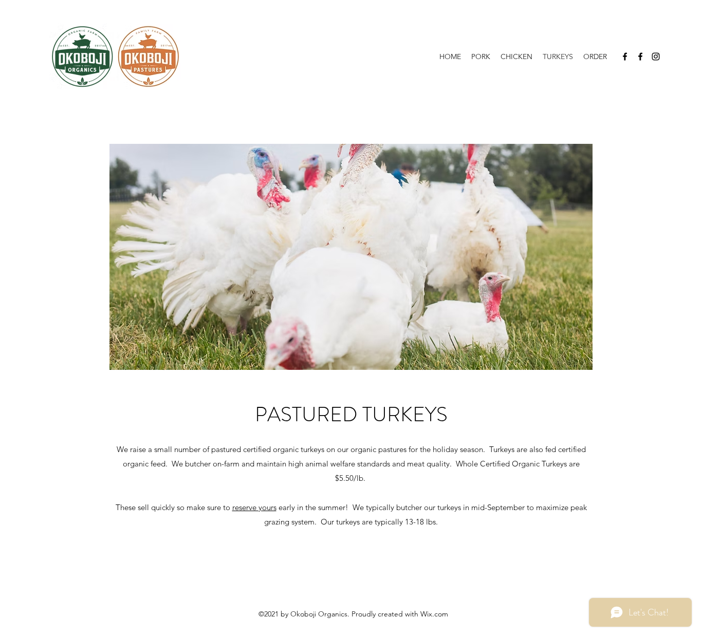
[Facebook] (625, 56)
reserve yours (254, 507)
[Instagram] (656, 56)
